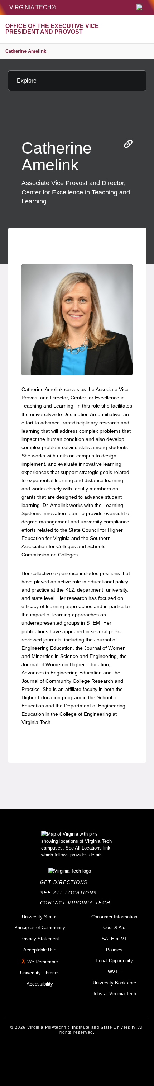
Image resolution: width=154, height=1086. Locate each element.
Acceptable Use (39, 950)
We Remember (42, 962)
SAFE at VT (114, 938)
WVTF (114, 971)
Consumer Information (114, 917)
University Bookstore (114, 983)
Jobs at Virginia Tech (114, 993)
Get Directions (66, 882)
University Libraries (40, 972)
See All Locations (70, 892)
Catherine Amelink (25, 51)
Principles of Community (39, 927)
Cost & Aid (114, 927)
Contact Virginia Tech (77, 903)
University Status (40, 917)
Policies (114, 950)
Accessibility (40, 984)
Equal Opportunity (114, 960)
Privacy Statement (39, 938)
